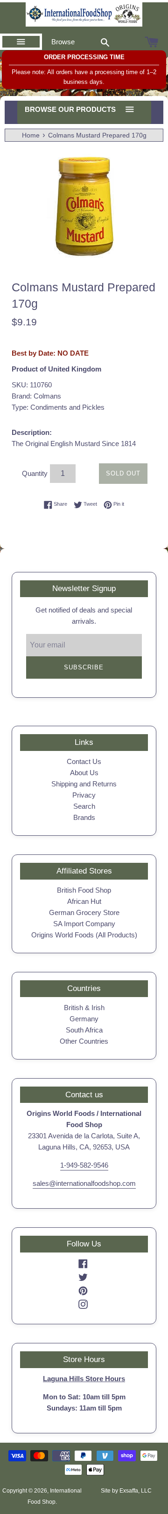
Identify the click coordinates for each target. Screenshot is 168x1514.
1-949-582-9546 (84, 1165)
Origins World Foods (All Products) (84, 935)
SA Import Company (84, 924)
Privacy (84, 795)
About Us (84, 773)
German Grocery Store (84, 912)
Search (84, 806)
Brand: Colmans (36, 396)
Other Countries (84, 1041)
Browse (63, 42)
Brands (84, 817)
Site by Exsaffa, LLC (126, 1490)
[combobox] (105, 42)
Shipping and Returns (84, 784)
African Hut (84, 901)
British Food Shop (84, 890)
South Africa (84, 1030)
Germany (84, 1019)
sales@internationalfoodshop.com (84, 1183)
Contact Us (84, 761)
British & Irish (84, 1008)
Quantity (35, 473)
